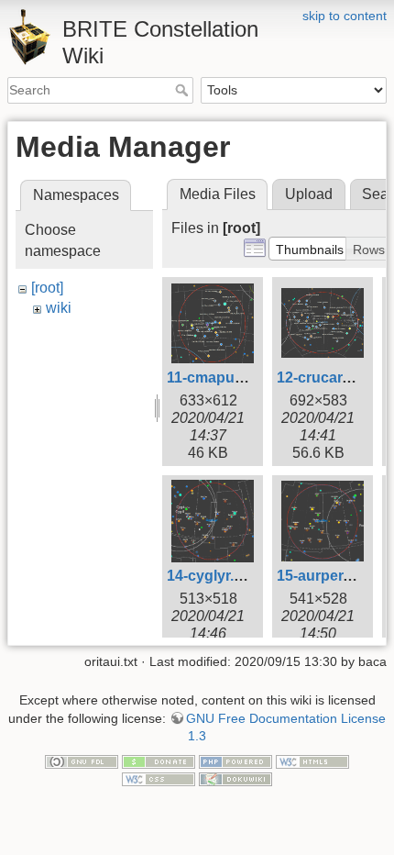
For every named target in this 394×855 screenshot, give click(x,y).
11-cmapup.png (221, 377)
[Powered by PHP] (235, 760)
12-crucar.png (325, 377)
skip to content (344, 15)
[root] (47, 287)
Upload (309, 194)
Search (183, 89)
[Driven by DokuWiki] (235, 779)
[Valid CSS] (158, 779)
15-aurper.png (325, 575)
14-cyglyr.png (214, 575)
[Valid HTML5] (312, 760)
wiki (58, 308)
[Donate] (158, 760)
